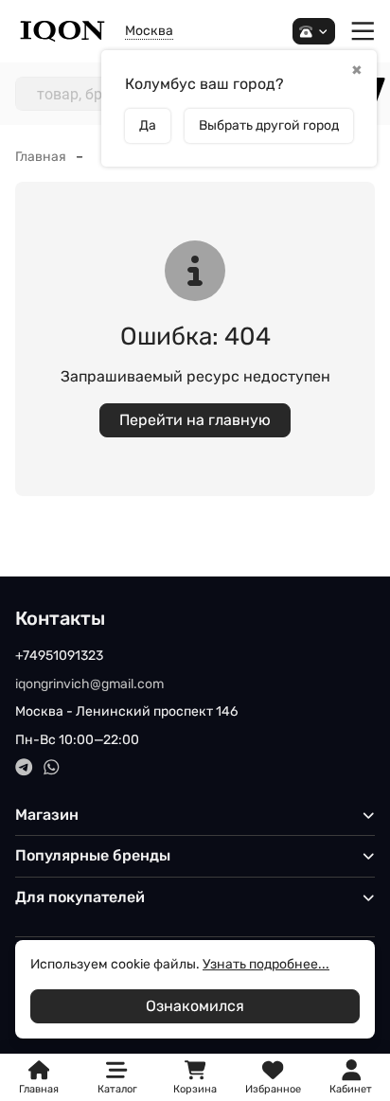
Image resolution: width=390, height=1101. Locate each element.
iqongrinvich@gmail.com (89, 684)
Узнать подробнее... (266, 964)
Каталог (117, 1089)
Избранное (273, 1077)
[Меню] (363, 31)
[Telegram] (24, 767)
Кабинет (350, 1089)
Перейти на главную (195, 420)
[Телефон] (313, 31)
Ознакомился (195, 1006)
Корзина (195, 1077)
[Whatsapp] (52, 767)
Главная (40, 157)
